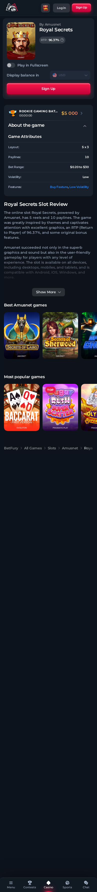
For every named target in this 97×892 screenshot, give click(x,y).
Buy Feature (59, 187)
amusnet (70, 448)
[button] (22, 335)
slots (52, 448)
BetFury (11, 448)
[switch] (48, 65)
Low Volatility (79, 187)
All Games (33, 448)
